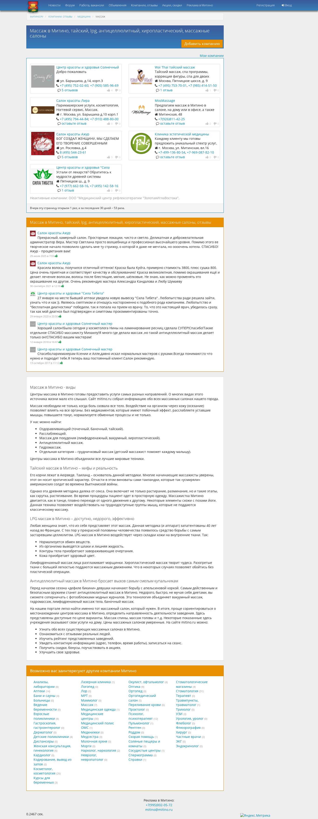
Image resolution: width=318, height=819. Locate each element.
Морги (86, 746)
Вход (288, 5)
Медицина (84, 16)
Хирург (181, 732)
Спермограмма (141, 755)
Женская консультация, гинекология (52, 748)
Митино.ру (36, 16)
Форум (70, 5)
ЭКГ (179, 741)
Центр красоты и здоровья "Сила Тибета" (70, 293)
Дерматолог (43, 732)
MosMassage (165, 100)
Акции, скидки (172, 5)
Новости (54, 5)
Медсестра (89, 736)
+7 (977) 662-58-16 (74, 186)
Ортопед (135, 691)
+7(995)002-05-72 (159, 805)
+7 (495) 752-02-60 (74, 85)
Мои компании (212, 55)
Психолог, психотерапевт (141, 716)
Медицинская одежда (98, 709)
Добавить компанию (202, 43)
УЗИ (179, 714)
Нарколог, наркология (98, 750)
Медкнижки (90, 732)
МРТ (84, 695)
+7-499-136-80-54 (171, 152)
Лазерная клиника (96, 682)
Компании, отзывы (144, 5)
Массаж (87, 704)
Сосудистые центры (145, 750)
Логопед (87, 686)
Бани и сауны (44, 695)
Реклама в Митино (200, 5)
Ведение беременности (45, 707)
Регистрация (266, 5)
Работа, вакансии (91, 5)
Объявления (117, 5)
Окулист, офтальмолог (146, 682)
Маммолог (89, 700)
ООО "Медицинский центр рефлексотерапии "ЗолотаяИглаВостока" (124, 198)
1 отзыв (166, 90)
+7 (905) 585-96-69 (104, 85)
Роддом (134, 732)
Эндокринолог (187, 746)
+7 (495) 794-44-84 (74, 119)
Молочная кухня (94, 741)
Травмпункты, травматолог (187, 702)
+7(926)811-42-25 (171, 119)
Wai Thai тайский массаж (175, 67)
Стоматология (187, 691)
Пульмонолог (139, 723)
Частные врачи (188, 736)
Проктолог (137, 709)
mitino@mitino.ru (159, 809)
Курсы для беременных (44, 780)
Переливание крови (145, 704)
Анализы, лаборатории (44, 684)
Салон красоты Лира (73, 100)
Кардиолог (42, 755)
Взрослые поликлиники (44, 716)
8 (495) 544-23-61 (73, 152)
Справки (135, 759)
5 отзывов (70, 90)
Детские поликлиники (51, 736)
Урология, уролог (189, 718)
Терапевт (183, 695)
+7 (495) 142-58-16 (104, 186)
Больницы (42, 700)
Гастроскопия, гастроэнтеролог (47, 725)
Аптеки (39, 691)
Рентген (135, 727)
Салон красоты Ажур (72, 134)
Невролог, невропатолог (92, 757)
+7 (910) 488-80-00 (104, 119)
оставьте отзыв (74, 123)
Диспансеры (44, 741)
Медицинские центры (92, 716)
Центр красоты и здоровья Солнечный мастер (74, 323)
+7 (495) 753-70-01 (172, 85)
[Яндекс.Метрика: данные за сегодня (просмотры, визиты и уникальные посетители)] (255, 815)
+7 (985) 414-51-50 (202, 85)
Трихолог (183, 709)
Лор (84, 691)
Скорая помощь (141, 736)
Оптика (134, 686)
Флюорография (188, 727)
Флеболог (183, 723)
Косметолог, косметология (44, 771)
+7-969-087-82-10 (200, 152)
